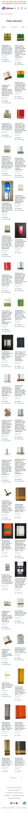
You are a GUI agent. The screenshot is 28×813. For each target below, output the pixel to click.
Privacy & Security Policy (14, 787)
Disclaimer (7, 795)
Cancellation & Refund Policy (14, 793)
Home (2, 14)
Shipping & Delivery (18, 795)
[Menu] (25, 8)
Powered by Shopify (21, 807)
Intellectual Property (14, 798)
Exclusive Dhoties (10, 807)
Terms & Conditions (14, 790)
